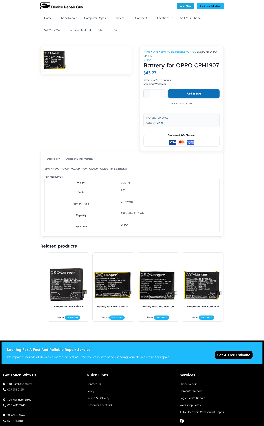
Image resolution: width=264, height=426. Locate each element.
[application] (126, 18)
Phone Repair (68, 18)
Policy (90, 391)
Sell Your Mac (52, 30)
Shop (101, 30)
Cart (115, 30)
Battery (164, 51)
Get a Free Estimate (233, 355)
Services (119, 18)
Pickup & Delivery (98, 398)
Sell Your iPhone (190, 18)
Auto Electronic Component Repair (202, 412)
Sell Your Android (80, 30)
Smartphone (178, 51)
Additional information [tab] (79, 158)
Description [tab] (53, 158)
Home (48, 18)
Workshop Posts (190, 405)
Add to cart (194, 93)
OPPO (191, 51)
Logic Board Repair (192, 398)
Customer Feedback (100, 405)
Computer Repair (95, 18)
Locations (163, 18)
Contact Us (142, 18)
